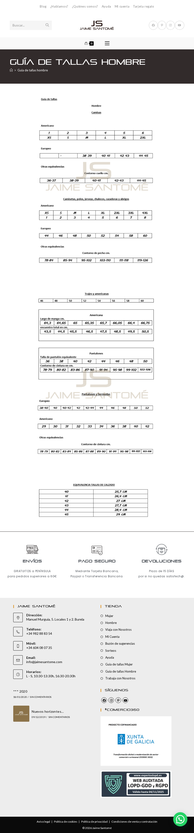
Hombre (111, 623)
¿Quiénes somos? (85, 6)
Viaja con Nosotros (118, 629)
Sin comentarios (40, 696)
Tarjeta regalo (143, 6)
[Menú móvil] (107, 43)
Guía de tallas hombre (33, 70)
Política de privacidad (94, 821)
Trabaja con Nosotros (120, 678)
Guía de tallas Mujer (119, 664)
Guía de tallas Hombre (120, 671)
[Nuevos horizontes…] (21, 714)
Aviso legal (43, 821)
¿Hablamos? (59, 6)
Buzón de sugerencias (120, 643)
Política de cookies (65, 821)
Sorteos (110, 650)
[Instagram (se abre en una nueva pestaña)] (170, 25)
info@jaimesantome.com (44, 662)
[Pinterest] (118, 700)
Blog (43, 6)
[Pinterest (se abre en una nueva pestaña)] (162, 25)
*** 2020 (20, 691)
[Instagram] (111, 700)
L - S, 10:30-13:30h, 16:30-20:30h (50, 676)
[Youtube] (125, 700)
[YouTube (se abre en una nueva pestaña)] (179, 25)
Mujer (109, 616)
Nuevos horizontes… (48, 711)
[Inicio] (11, 70)
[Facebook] (104, 700)
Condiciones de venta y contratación (134, 821)
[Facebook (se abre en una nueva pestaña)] (153, 25)
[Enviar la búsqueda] (47, 25)
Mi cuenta (122, 6)
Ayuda (106, 6)
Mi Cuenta (112, 637)
